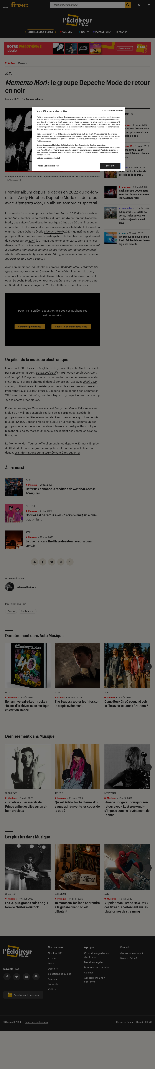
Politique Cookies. (44, 141)
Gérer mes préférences (48, 166)
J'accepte (110, 166)
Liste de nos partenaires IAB (48, 158)
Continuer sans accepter (112, 110)
